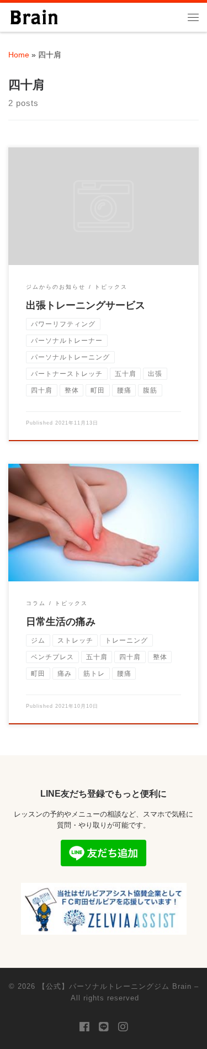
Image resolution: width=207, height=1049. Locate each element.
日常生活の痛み (60, 621)
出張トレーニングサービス (85, 305)
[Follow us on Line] (104, 1027)
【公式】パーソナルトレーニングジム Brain (115, 986)
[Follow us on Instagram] (123, 1027)
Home (18, 54)
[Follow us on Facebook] (84, 1027)
